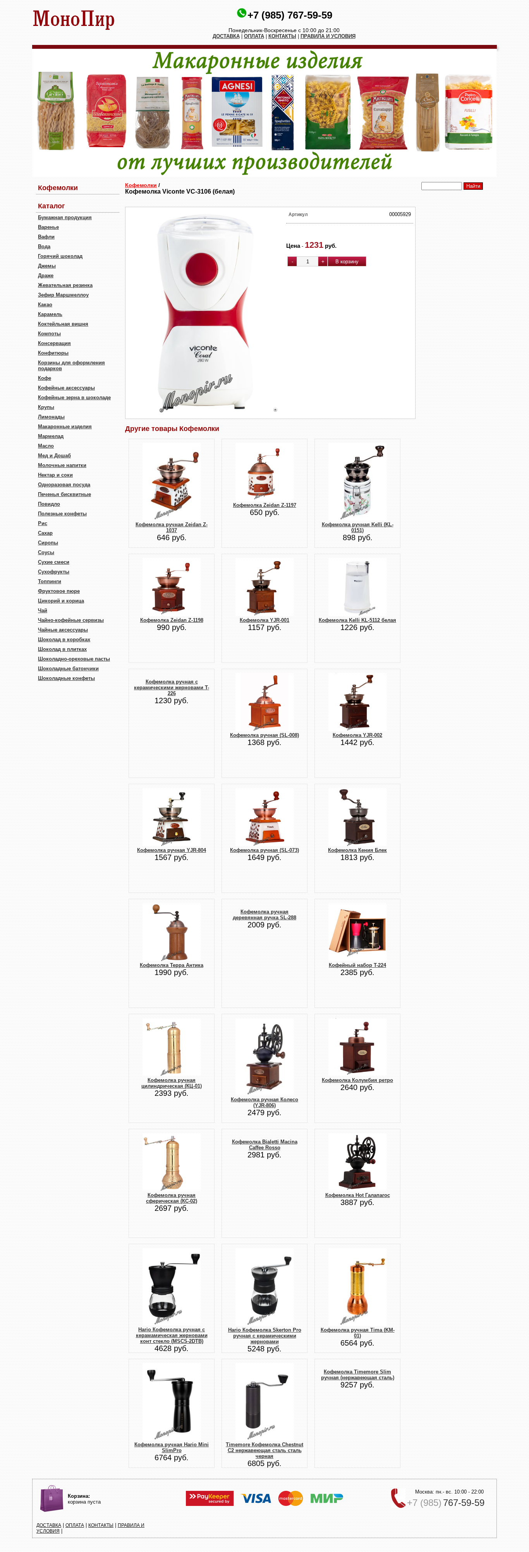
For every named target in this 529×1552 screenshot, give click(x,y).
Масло (46, 446)
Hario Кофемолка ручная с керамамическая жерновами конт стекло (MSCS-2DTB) (172, 1335)
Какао (45, 304)
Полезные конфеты (62, 514)
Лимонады (51, 417)
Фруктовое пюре (59, 591)
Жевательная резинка (65, 285)
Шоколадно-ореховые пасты (74, 659)
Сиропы (48, 543)
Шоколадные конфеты (66, 678)
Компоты (49, 333)
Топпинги (49, 581)
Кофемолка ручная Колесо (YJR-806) (264, 1102)
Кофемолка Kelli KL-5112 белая (357, 620)
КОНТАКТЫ (282, 36)
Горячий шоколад (60, 256)
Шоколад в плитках (62, 649)
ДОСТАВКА (226, 36)
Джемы (47, 266)
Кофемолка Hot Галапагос (357, 1195)
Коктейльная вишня (63, 324)
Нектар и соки (55, 475)
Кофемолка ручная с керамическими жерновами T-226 (171, 687)
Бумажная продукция (65, 217)
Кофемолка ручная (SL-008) (264, 735)
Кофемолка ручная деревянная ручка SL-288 (264, 914)
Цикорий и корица (61, 601)
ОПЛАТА (254, 36)
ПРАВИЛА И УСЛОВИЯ (328, 36)
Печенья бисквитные (64, 494)
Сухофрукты (53, 572)
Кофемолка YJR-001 (264, 620)
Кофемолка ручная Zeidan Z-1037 (172, 527)
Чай (42, 610)
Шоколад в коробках (64, 639)
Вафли (46, 237)
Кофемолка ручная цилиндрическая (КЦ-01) (171, 1083)
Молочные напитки (62, 465)
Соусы (46, 552)
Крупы (46, 407)
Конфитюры (53, 353)
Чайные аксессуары (63, 630)
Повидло (49, 504)
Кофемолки (141, 185)
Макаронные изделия (65, 426)
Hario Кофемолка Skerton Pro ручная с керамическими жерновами (264, 1335)
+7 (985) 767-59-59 (289, 15)
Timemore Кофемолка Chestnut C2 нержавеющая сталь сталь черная (264, 1450)
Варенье (48, 227)
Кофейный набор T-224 (357, 965)
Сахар (45, 533)
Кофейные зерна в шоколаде (74, 397)
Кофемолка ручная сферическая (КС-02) (171, 1198)
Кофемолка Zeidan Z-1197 (264, 505)
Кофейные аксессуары (66, 388)
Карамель (50, 314)
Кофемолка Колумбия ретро (357, 1080)
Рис (42, 523)
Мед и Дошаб (54, 455)
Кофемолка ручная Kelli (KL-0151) (357, 527)
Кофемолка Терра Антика (171, 965)
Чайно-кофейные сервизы (71, 620)
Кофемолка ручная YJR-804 (171, 850)
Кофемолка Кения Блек (357, 850)
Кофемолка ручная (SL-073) (264, 850)
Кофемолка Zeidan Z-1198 (171, 620)
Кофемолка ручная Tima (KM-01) (358, 1333)
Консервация (54, 343)
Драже (45, 275)
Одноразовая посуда (64, 485)
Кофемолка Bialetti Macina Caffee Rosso (264, 1144)
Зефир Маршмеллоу (63, 295)
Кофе (44, 378)
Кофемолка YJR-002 (357, 735)
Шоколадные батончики (68, 668)
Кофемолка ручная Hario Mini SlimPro (171, 1447)
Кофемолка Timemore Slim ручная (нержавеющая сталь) (357, 1374)
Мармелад (51, 436)
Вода (44, 246)
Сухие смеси (53, 562)
